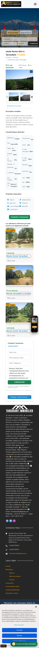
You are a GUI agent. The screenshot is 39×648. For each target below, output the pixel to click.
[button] (36, 607)
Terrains (11, 579)
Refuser (19, 635)
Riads (11, 569)
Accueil (8, 57)
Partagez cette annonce (19, 397)
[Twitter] (10, 520)
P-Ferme (15, 57)
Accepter (19, 630)
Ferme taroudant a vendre (18, 293)
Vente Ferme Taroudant (17, 256)
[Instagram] (14, 520)
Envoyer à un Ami (15, 106)
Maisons (11, 573)
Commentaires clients (12, 586)
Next (32, 97)
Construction (10, 583)
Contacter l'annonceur (19, 217)
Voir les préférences (19, 641)
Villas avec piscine (15, 576)
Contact (8, 590)
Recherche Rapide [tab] (13, 32)
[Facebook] (7, 520)
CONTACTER (19, 382)
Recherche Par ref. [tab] (25, 32)
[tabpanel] (19, 40)
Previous (7, 97)
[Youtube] (17, 520)
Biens (7, 569)
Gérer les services (19, 625)
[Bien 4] (35, 331)
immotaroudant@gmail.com (17, 553)
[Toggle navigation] (35, 4)
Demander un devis (12, 593)
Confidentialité (15, 590)
